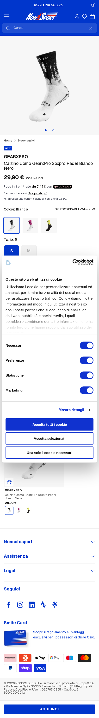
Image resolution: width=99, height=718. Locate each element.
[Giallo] (49, 225)
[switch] (86, 360)
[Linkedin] (32, 605)
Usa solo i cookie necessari (49, 452)
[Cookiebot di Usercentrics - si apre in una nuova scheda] (72, 262)
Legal (10, 570)
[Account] (77, 16)
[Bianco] (9, 510)
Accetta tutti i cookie (49, 424)
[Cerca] (8, 28)
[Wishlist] (84, 16)
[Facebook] (8, 605)
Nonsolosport (18, 541)
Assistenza (16, 556)
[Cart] (92, 16)
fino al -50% (48, 5)
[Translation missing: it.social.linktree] (55, 605)
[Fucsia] (30, 225)
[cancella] (90, 28)
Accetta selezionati (49, 438)
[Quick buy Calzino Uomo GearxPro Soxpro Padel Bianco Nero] (9, 482)
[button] (93, 5)
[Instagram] (20, 605)
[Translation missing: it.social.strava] (43, 605)
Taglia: (10, 239)
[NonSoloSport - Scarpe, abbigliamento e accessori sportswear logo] (41, 16)
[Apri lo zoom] (49, 85)
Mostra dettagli (71, 410)
